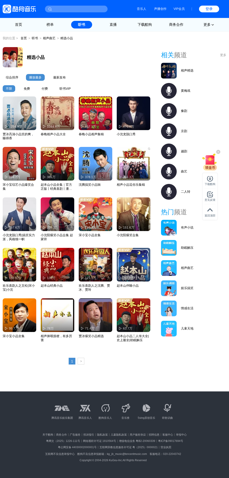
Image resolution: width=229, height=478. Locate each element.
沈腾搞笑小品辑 (90, 184)
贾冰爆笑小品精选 (91, 336)
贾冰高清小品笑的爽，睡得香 (18, 136)
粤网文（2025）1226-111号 (63, 441)
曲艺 (184, 171)
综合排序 (12, 77)
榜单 (50, 24)
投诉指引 (88, 434)
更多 (223, 55)
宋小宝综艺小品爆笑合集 (18, 186)
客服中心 (167, 434)
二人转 (185, 191)
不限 (9, 88)
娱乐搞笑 (187, 288)
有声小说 (187, 227)
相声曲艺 (49, 38)
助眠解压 (187, 247)
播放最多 (35, 77)
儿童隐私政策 (119, 434)
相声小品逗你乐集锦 (131, 184)
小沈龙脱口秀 (126, 134)
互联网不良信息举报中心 (60, 454)
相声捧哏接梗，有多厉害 (56, 338)
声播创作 (160, 9)
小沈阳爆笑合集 (128, 235)
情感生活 (187, 308)
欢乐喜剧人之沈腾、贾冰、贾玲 (94, 287)
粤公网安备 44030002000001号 (77, 447)
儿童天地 (187, 328)
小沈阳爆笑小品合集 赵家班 (57, 237)
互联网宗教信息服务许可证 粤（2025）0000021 (129, 447)
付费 (45, 88)
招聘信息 (154, 434)
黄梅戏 (185, 90)
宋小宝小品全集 (90, 235)
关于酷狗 (47, 434)
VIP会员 (179, 9)
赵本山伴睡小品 (128, 285)
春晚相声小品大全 (53, 134)
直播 (113, 24)
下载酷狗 (145, 24)
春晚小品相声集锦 (91, 134)
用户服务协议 (138, 434)
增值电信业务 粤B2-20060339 (137, 441)
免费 (27, 88)
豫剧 (184, 111)
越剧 (184, 151)
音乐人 (141, 9)
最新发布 (59, 77)
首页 (18, 24)
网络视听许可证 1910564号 (99, 441)
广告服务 (75, 434)
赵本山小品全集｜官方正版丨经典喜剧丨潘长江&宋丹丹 (56, 187)
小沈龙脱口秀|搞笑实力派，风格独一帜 (19, 237)
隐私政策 (102, 434)
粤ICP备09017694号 (170, 441)
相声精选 (187, 70)
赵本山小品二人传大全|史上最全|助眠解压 (133, 338)
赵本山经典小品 (52, 285)
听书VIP (65, 88)
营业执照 (166, 447)
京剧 (184, 131)
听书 (81, 24)
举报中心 (181, 434)
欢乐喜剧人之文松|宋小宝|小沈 (19, 287)
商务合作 (176, 24)
